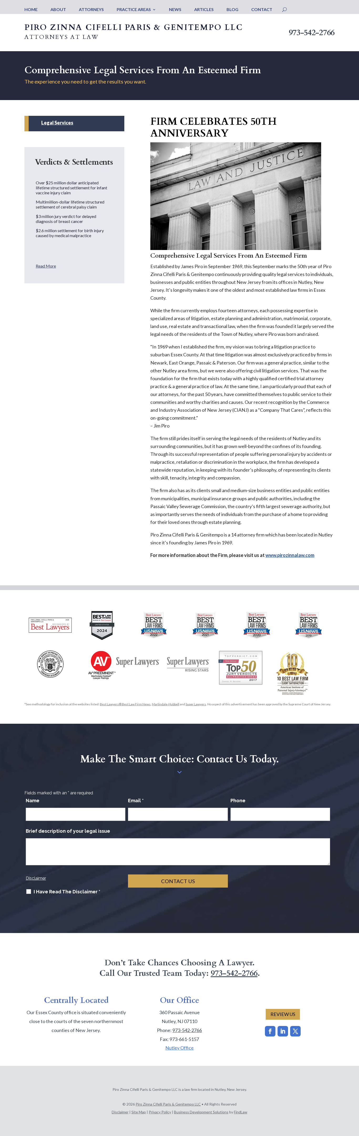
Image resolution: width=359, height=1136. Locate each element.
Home (31, 10)
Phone (237, 800)
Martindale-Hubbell (165, 704)
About (58, 10)
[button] (353, 1098)
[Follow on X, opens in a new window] (295, 1031)
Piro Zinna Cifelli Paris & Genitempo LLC (168, 1104)
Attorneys (91, 10)
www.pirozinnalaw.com (289, 555)
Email (136, 800)
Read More (46, 265)
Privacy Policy (160, 1112)
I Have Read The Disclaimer (67, 891)
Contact (261, 10)
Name (32, 800)
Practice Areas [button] (134, 10)
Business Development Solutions (201, 1112)
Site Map (138, 1112)
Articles (204, 10)
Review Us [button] (282, 1014)
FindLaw (240, 1112)
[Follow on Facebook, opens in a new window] (270, 1031)
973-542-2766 (312, 32)
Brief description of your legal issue (68, 831)
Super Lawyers (196, 704)
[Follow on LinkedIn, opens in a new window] (283, 1031)
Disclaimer (36, 878)
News (175, 10)
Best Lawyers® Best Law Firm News (125, 704)
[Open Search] (284, 9)
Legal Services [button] (57, 123)
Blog (232, 10)
